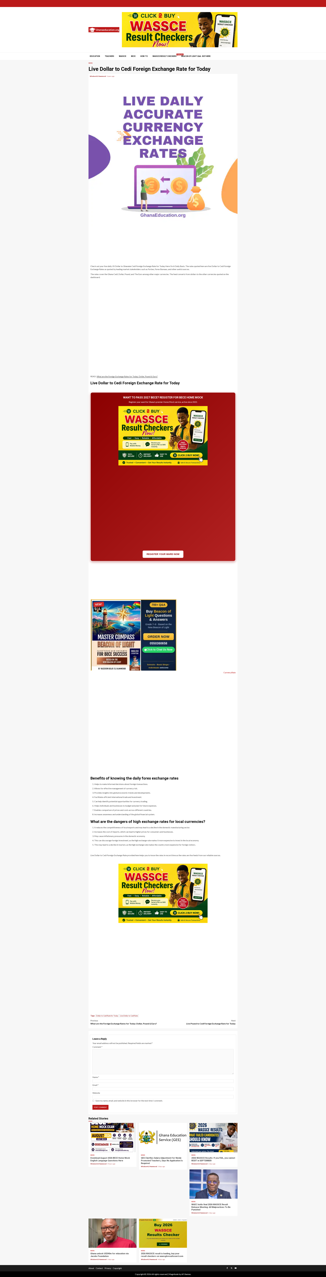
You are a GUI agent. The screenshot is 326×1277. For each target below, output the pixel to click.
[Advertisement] (163, 246)
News (91, 63)
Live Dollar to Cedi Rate (129, 1016)
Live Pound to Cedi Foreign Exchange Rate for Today (211, 1022)
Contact (99, 1268)
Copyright (117, 1268)
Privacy (108, 1268)
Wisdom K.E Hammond (98, 76)
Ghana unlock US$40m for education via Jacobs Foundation (113, 1233)
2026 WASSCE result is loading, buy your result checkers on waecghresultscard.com (163, 1233)
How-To (144, 56)
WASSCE (122, 56)
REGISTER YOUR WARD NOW (163, 554)
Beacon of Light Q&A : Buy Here (195, 56)
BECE (133, 56)
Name (95, 1077)
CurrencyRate (229, 672)
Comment (97, 1047)
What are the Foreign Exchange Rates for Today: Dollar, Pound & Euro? (127, 376)
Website (96, 1093)
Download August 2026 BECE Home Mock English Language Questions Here (113, 1137)
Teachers (109, 56)
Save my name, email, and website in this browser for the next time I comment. (129, 1100)
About (91, 1268)
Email (95, 1085)
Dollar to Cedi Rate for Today (107, 1016)
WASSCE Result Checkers (164, 56)
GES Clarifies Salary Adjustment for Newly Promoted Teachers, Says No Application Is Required (163, 1137)
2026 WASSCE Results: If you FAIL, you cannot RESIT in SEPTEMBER (213, 1137)
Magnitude (173, 1274)
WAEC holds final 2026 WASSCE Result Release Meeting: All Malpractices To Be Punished (213, 1184)
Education (95, 56)
